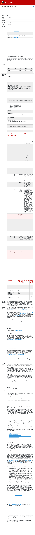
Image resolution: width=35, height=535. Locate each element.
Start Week (3, 22)
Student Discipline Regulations (13, 460)
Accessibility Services (23, 313)
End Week (3, 24)
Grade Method (3, 277)
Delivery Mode (3, 18)
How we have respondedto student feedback (4, 389)
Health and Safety (3, 509)
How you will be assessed (4, 302)
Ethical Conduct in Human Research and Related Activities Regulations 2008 (20, 436)
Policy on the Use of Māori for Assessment (15, 435)
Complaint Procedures (3, 504)
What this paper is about (4, 40)
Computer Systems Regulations (13, 434)
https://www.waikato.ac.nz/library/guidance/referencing (18, 309)
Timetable (3, 64)
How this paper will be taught (4, 57)
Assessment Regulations (18, 495)
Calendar (26, 460)
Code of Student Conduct (12, 438)
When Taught (4, 20)
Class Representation (4, 393)
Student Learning (17, 315)
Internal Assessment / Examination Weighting (4, 273)
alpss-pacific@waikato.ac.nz (19, 330)
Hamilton (26, 312)
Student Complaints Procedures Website (15, 504)
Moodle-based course (18, 462)
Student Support (3, 312)
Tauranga (31, 312)
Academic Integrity (3, 442)
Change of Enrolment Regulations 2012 (14, 433)
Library (30, 460)
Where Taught (4, 26)
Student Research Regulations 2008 (14, 437)
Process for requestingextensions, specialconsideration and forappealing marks (4, 361)
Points (3, 15)
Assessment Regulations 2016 (13, 432)
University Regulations (3, 420)
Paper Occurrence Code (4, 12)
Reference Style (3, 308)
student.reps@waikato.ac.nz (14, 416)
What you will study (4, 75)
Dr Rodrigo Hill (16, 31)
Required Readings (3, 261)
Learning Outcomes (3, 264)
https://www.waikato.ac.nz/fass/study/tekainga (15, 339)
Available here (16, 37)
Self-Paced (3, 28)
